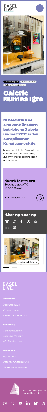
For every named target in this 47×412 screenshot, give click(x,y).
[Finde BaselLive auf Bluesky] (36, 403)
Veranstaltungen (12, 330)
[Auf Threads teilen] (14, 221)
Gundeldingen (11, 82)
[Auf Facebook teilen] (21, 221)
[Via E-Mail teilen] (14, 227)
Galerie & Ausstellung (14, 85)
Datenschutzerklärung (16, 361)
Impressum (9, 356)
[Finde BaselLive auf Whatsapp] (12, 403)
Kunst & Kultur (28, 82)
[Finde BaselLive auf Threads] (43, 403)
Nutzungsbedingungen (15, 367)
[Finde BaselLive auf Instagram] (5, 403)
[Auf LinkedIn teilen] (7, 227)
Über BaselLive (11, 304)
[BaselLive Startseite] (10, 8)
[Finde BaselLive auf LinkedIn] (28, 403)
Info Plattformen (12, 341)
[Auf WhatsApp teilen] (36, 221)
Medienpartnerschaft (15, 315)
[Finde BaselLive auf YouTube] (20, 403)
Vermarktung (11, 310)
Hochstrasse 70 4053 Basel (20, 184)
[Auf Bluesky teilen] (7, 221)
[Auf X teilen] (28, 221)
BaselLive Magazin (13, 336)
